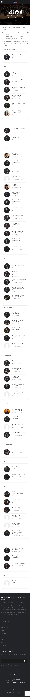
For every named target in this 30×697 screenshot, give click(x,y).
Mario (2, 624)
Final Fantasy (4, 627)
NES (2, 636)
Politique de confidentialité (21, 689)
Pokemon (3, 633)
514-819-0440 (8, 682)
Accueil (9, 15)
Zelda (2, 630)
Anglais (18, 679)
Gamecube (4, 645)
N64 (2, 642)
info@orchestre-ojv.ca (19, 682)
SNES (2, 639)
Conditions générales (7, 689)
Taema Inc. (21, 692)
